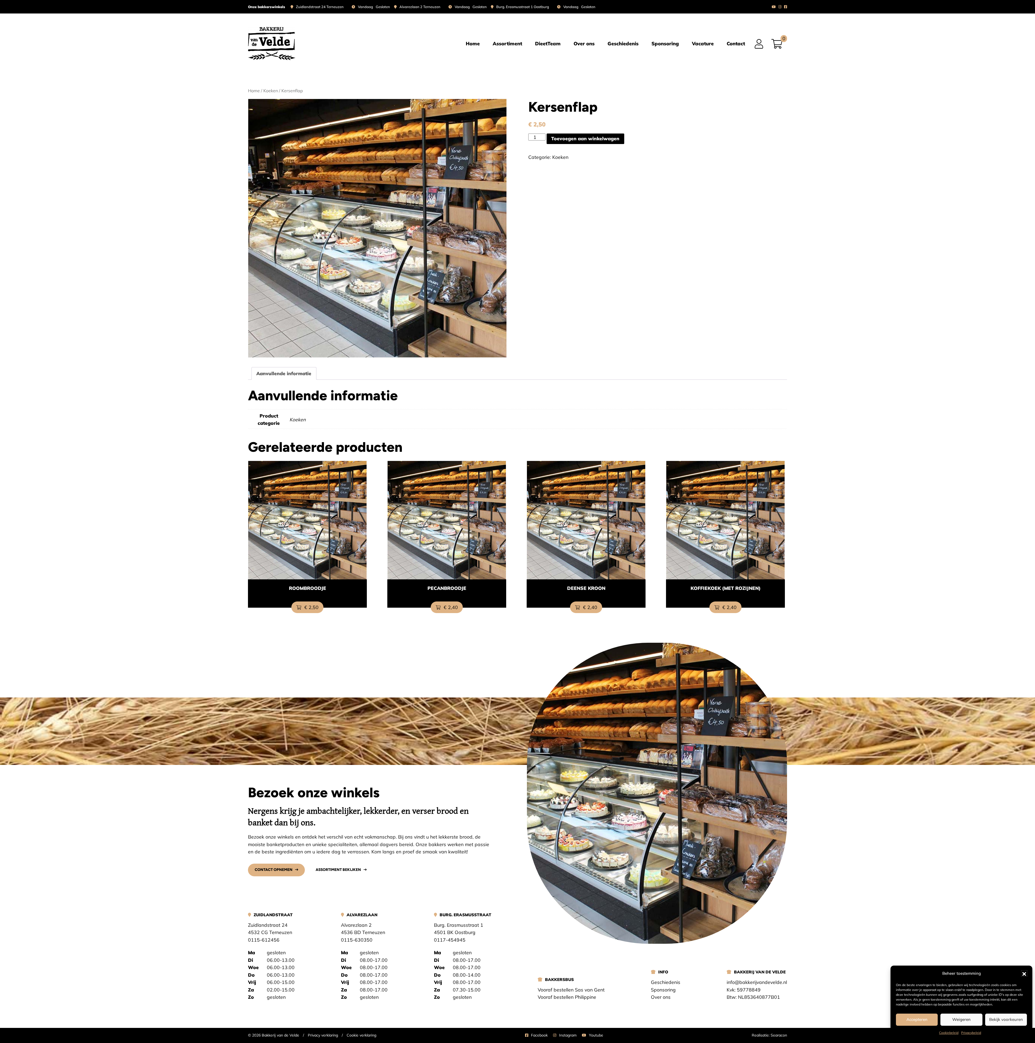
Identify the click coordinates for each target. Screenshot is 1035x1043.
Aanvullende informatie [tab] (283, 373)
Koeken (270, 90)
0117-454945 (449, 940)
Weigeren (961, 1019)
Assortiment (507, 43)
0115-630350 (356, 940)
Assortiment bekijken (338, 869)
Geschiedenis (623, 43)
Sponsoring (665, 43)
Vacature (703, 43)
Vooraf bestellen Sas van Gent (571, 990)
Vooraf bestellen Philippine (567, 997)
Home (473, 43)
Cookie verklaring (361, 1035)
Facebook (539, 1035)
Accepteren (916, 1019)
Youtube (596, 1035)
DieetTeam (548, 43)
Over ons (584, 43)
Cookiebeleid (948, 1033)
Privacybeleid (971, 1033)
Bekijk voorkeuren (1006, 1019)
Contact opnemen (273, 869)
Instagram (568, 1035)
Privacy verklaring (323, 1035)
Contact (736, 43)
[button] (1024, 973)
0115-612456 (264, 940)
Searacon (779, 1035)
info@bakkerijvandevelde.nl (757, 982)
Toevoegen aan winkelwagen (585, 138)
